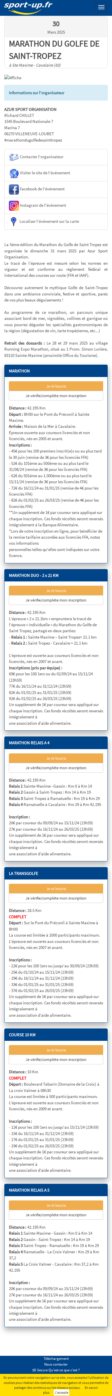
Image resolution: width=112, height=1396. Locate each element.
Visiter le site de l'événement (44, 173)
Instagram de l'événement (42, 205)
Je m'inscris (56, 386)
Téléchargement (56, 1358)
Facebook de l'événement (42, 189)
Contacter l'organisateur (41, 157)
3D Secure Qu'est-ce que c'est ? (56, 1370)
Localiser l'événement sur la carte (49, 221)
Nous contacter (56, 1364)
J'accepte (61, 1392)
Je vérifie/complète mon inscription (56, 395)
